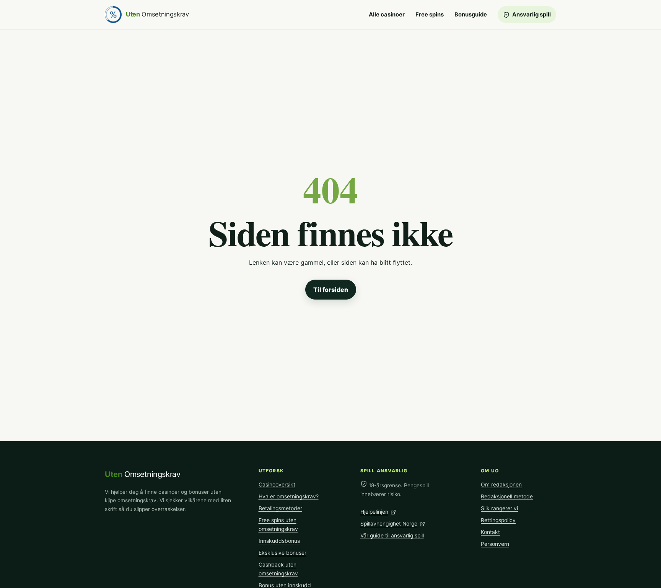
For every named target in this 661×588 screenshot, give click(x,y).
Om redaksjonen (501, 485)
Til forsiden (330, 289)
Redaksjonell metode (507, 496)
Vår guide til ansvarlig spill (392, 535)
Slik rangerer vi (499, 508)
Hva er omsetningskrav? (289, 496)
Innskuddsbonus (279, 541)
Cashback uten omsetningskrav (278, 569)
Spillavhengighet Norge (388, 524)
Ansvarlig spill (531, 14)
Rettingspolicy (498, 520)
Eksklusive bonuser (282, 553)
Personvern (495, 544)
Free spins (429, 14)
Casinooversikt (277, 485)
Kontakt (490, 532)
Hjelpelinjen (374, 512)
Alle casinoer (387, 14)
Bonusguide (470, 14)
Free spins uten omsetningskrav (278, 524)
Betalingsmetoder (280, 508)
